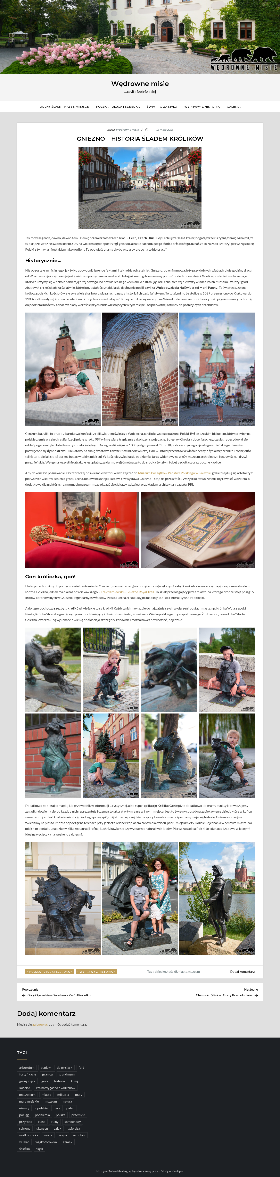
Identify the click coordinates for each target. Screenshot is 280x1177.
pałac (70, 1108)
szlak (57, 1128)
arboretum (26, 1067)
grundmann (67, 1074)
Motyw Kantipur (172, 1171)
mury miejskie (29, 1101)
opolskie (41, 1108)
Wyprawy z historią (202, 106)
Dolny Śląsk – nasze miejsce (64, 106)
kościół (172, 971)
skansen (42, 1128)
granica (47, 1074)
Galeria (233, 106)
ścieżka (24, 1149)
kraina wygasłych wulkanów (55, 1088)
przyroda (25, 1121)
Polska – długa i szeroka (118, 106)
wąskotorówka (46, 1142)
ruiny (54, 1121)
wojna (62, 1135)
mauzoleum (27, 1094)
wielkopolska (28, 1135)
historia (59, 1081)
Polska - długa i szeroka (49, 971)
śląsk (39, 1149)
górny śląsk (27, 1081)
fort (81, 1067)
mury (78, 1094)
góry (44, 1081)
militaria (63, 1094)
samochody (73, 1121)
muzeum (194, 971)
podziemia (42, 1115)
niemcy (24, 1108)
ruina (41, 1121)
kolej (74, 1081)
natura (67, 1101)
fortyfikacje (27, 1074)
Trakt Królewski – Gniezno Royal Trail (127, 592)
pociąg (24, 1115)
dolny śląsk (64, 1067)
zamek (67, 1142)
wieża (48, 1135)
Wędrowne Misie (127, 129)
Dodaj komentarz (242, 971)
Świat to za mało (162, 106)
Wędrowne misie (140, 84)
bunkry (46, 1067)
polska (60, 1115)
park (57, 1108)
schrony (24, 1128)
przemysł (78, 1115)
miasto (182, 971)
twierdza (73, 1128)
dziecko (160, 971)
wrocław (79, 1135)
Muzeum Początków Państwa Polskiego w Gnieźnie (174, 473)
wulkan (24, 1142)
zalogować (40, 1024)
